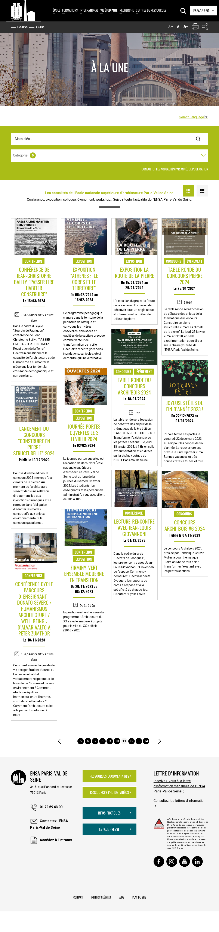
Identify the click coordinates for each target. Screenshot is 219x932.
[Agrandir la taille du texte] (185, 27)
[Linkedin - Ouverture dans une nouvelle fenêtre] (197, 861)
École (56, 10)
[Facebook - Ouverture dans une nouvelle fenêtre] (159, 861)
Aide (121, 897)
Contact (78, 897)
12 (131, 741)
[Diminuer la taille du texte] (170, 27)
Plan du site (139, 897)
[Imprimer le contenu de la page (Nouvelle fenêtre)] (195, 27)
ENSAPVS (22, 27)
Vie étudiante (108, 10)
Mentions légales (101, 897)
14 (146, 741)
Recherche (127, 10)
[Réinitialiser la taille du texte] (178, 27)
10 (117, 741)
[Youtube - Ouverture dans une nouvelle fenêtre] (184, 861)
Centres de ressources (151, 10)
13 (139, 741)
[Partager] (205, 27)
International (89, 10)
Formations (70, 10)
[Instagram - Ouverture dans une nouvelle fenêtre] (171, 861)
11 (124, 741)
